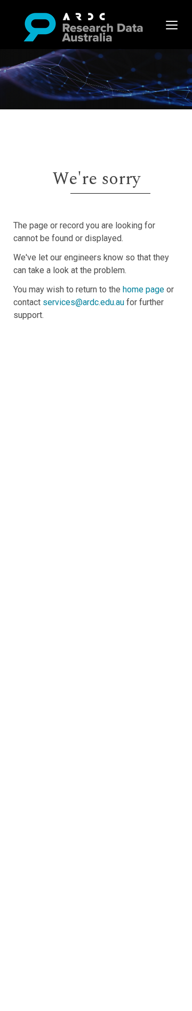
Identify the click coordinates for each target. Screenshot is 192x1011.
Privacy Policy (59, 443)
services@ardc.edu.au (83, 302)
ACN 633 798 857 (33, 475)
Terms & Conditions (69, 430)
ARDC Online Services (74, 411)
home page (143, 289)
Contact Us (53, 373)
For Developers (62, 398)
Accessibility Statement (77, 456)
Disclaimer (53, 385)
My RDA (48, 360)
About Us (50, 347)
